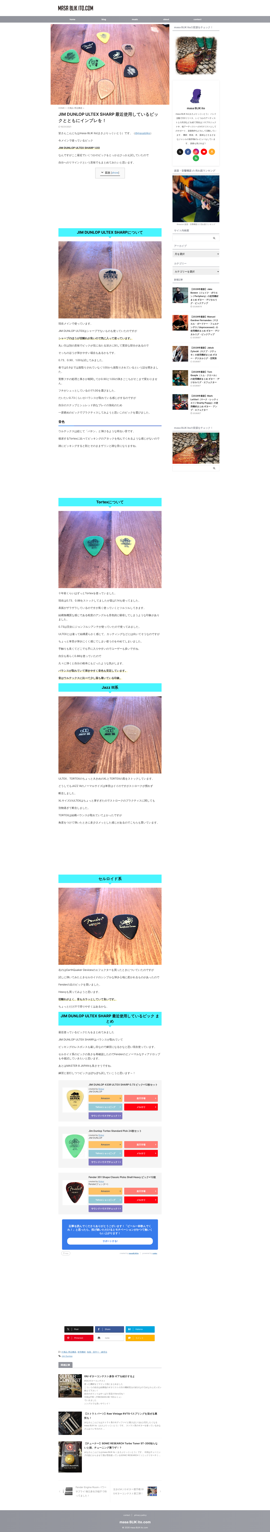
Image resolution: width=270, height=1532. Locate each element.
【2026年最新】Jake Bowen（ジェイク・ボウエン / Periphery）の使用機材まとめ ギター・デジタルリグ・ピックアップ (204, 296)
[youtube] (204, 152)
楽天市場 (141, 1098)
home (72, 19)
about (166, 19)
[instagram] (196, 152)
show (115, 172)
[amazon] (212, 152)
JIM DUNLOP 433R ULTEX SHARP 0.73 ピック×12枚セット (123, 1084)
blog (104, 19)
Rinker (101, 1089)
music (135, 19)
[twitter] (180, 152)
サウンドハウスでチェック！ (105, 1115)
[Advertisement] (110, 203)
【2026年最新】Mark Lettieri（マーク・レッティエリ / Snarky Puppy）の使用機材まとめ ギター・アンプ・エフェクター (204, 402)
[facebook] (188, 152)
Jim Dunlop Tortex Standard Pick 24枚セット (115, 1130)
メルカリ (141, 1107)
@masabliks (142, 133)
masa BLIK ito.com (135, 1522)
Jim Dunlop (67, 1356)
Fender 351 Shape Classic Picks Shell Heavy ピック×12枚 (122, 1177)
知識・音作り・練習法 (97, 1352)
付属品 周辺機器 (68, 1352)
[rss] (196, 158)
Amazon (105, 1098)
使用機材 (82, 1352)
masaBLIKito (134, 1253)
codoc (154, 1253)
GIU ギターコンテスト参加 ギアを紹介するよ (109, 1376)
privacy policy (140, 1515)
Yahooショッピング (105, 1107)
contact (197, 19)
